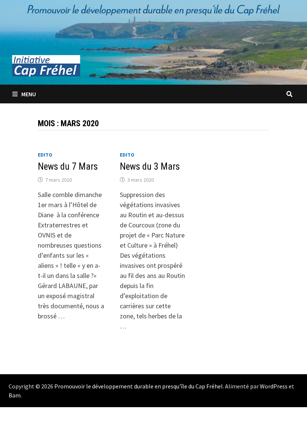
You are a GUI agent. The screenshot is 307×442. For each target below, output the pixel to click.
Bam (15, 395)
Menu (28, 94)
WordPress (274, 386)
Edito (45, 154)
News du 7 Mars (68, 166)
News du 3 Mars (150, 166)
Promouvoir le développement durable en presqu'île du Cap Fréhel (138, 386)
